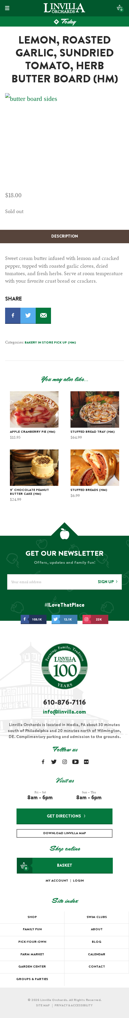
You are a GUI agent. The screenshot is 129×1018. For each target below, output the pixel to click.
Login (78, 881)
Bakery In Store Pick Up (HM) (50, 342)
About (97, 929)
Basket (48, 867)
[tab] (64, 237)
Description (64, 237)
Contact (96, 966)
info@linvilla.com (64, 712)
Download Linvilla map (64, 833)
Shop (32, 917)
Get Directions (64, 816)
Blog (96, 942)
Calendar (96, 954)
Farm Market (32, 954)
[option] (64, 137)
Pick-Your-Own (32, 942)
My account (57, 881)
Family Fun (32, 929)
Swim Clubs (97, 917)
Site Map (43, 1005)
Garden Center (32, 966)
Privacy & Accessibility (73, 1005)
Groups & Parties (32, 979)
